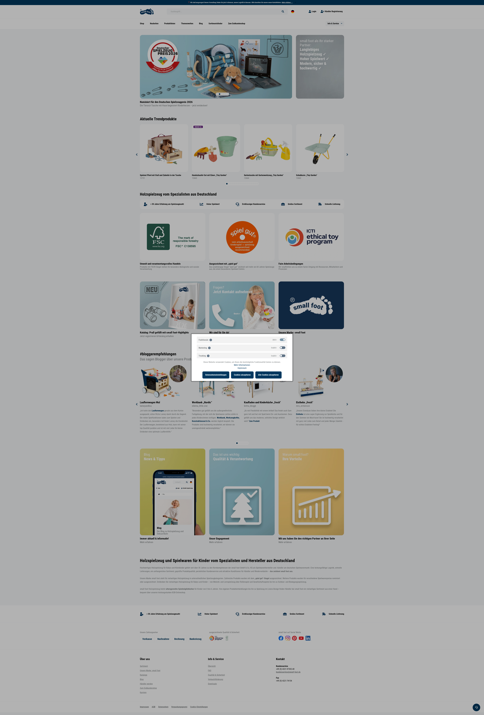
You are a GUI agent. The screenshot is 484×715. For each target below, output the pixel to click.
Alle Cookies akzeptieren (268, 375)
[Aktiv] (282, 339)
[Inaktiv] (282, 347)
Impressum (242, 368)
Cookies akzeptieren (242, 375)
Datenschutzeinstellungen (215, 375)
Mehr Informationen (242, 365)
